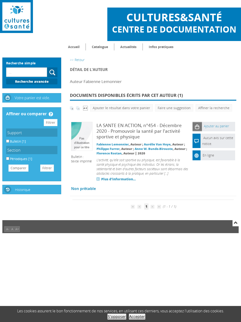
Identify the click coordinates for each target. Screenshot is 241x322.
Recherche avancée (32, 81)
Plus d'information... (118, 179)
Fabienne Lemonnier (112, 144)
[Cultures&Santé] (16, 16)
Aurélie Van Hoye (157, 144)
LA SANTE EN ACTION (118, 125)
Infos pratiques (161, 47)
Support (14, 132)
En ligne (208, 155)
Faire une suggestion (174, 108)
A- (7, 229)
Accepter (137, 316)
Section (13, 150)
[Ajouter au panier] (197, 126)
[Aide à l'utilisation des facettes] (51, 114)
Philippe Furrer (108, 149)
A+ (17, 229)
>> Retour (77, 60)
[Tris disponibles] (85, 108)
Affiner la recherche (213, 108)
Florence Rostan (109, 153)
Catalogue (100, 47)
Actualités (128, 47)
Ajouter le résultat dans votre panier (121, 108)
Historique (22, 189)
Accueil (74, 47)
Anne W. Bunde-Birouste (154, 149)
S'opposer (117, 316)
